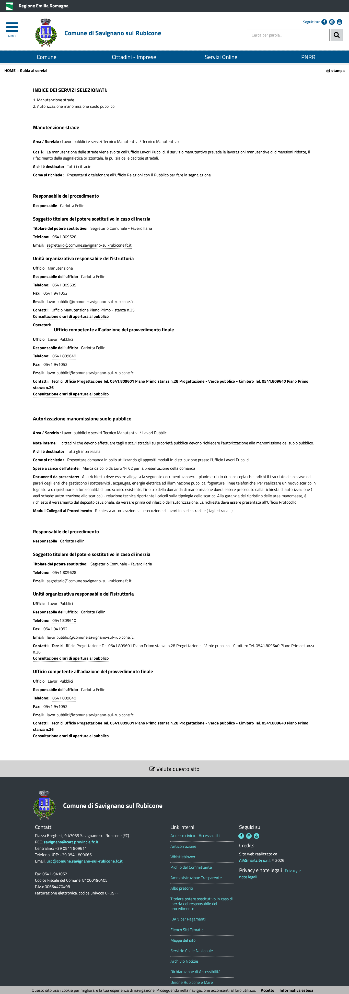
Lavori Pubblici (155, 433)
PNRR (308, 57)
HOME (10, 70)
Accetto (267, 990)
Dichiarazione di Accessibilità (195, 971)
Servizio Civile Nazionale (191, 950)
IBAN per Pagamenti (188, 919)
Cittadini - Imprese (134, 57)
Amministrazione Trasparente (196, 877)
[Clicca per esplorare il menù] (12, 24)
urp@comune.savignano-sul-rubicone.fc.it (84, 861)
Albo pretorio (181, 888)
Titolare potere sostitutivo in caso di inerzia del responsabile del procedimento (201, 903)
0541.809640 (64, 356)
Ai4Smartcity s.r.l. (255, 860)
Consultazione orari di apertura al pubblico (71, 316)
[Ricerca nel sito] (337, 35)
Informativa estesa (296, 990)
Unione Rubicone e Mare (191, 982)
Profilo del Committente (191, 867)
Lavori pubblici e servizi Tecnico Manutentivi (100, 141)
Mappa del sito (182, 940)
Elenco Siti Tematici (187, 929)
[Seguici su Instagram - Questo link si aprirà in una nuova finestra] (332, 22)
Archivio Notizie (184, 961)
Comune (46, 57)
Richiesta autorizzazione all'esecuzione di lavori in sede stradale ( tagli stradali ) (163, 510)
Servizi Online (221, 57)
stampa (337, 70)
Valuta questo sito (177, 769)
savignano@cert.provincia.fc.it (71, 842)
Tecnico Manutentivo (160, 141)
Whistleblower (182, 856)
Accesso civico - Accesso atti (195, 835)
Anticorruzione (183, 846)
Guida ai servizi (33, 70)
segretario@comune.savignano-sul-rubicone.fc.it (89, 245)
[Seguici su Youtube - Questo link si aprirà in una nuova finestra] (339, 22)
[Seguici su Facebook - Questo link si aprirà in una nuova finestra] (324, 22)
